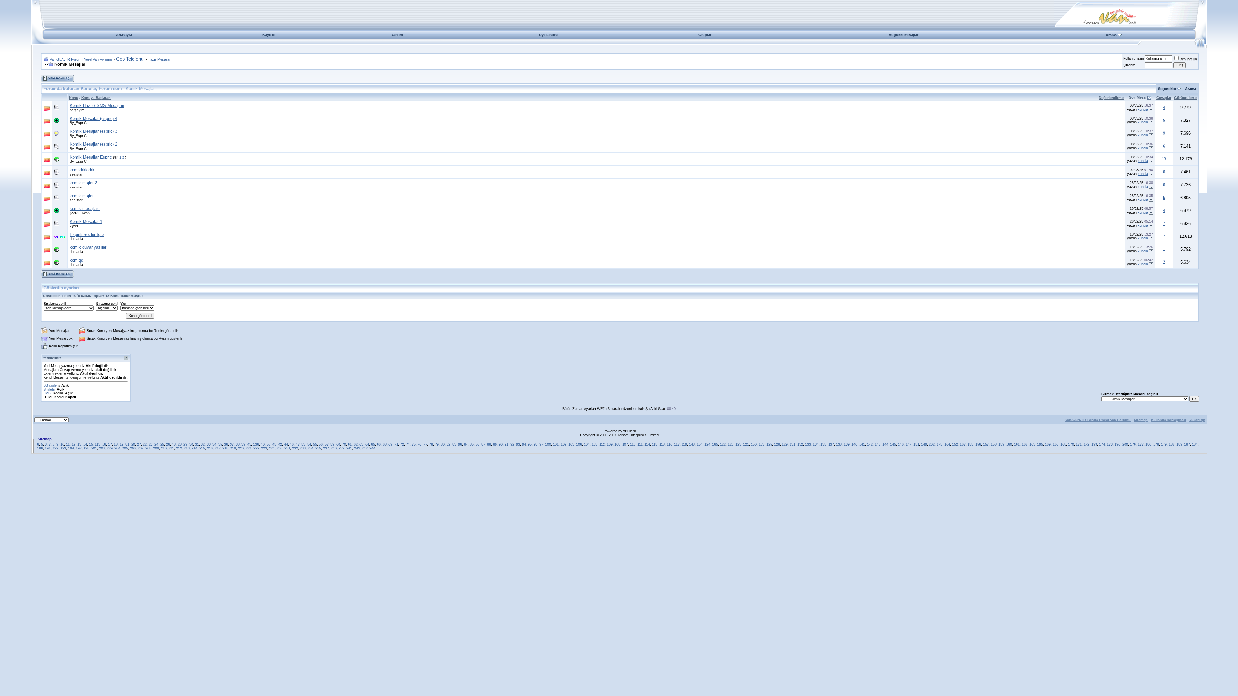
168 (1063, 444)
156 (978, 444)
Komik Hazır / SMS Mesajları (97, 105)
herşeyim (77, 110)
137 (831, 444)
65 (373, 444)
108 (617, 444)
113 (97, 444)
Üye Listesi (548, 35)
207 (140, 448)
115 (654, 444)
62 (356, 444)
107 (625, 444)
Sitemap (1141, 420)
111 (640, 444)
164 (947, 444)
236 (279, 448)
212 (179, 448)
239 (341, 448)
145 (893, 444)
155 (970, 444)
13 (1164, 159)
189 (1179, 444)
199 (1094, 444)
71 (396, 444)
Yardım (397, 35)
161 (1017, 444)
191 (48, 448)
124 (707, 444)
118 (662, 444)
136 (256, 444)
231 (287, 448)
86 (477, 444)
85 (472, 444)
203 (102, 448)
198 (86, 448)
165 (715, 444)
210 (164, 448)
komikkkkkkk (82, 170)
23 (150, 444)
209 (156, 448)
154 (700, 444)
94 (524, 444)
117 (677, 444)
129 (785, 444)
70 (344, 444)
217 (218, 448)
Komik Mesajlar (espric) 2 (93, 144)
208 (148, 448)
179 (1164, 444)
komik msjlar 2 (83, 182)
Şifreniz (1129, 65)
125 (769, 444)
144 (885, 444)
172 (1086, 444)
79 (437, 444)
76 (419, 444)
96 (460, 444)
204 (117, 448)
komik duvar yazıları (89, 247)
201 (94, 448)
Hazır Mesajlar (159, 59)
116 (669, 444)
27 (139, 444)
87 (483, 444)
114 (647, 444)
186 (40, 448)
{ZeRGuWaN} (81, 213)
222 (256, 448)
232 (295, 448)
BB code (50, 385)
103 (571, 444)
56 (321, 444)
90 (501, 444)
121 (746, 444)
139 (847, 444)
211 (171, 448)
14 (85, 444)
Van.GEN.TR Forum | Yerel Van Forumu (81, 59)
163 (1032, 444)
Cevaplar (1163, 98)
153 (761, 444)
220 (241, 448)
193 (63, 448)
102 (563, 444)
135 (823, 444)
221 (248, 448)
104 (587, 444)
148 (692, 444)
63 (361, 444)
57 (327, 444)
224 (272, 448)
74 (408, 444)
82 (448, 444)
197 (79, 448)
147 (908, 444)
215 (202, 448)
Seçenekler (1167, 89)
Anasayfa (124, 35)
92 (512, 444)
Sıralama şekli (55, 303)
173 (1110, 444)
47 (298, 444)
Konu (73, 98)
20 (133, 444)
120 (730, 444)
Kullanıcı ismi (1133, 58)
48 (174, 444)
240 (334, 448)
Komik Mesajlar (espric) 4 (93, 118)
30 (191, 444)
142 (870, 444)
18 (116, 444)
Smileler (50, 389)
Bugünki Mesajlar (903, 35)
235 (318, 448)
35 (220, 444)
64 (367, 444)
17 (110, 444)
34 (214, 444)
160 (1009, 444)
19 (121, 444)
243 (357, 448)
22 (145, 444)
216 (210, 448)
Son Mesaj (1137, 97)
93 (518, 444)
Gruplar (704, 35)
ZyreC (75, 226)
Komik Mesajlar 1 (86, 221)
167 (963, 444)
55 (315, 444)
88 (489, 444)
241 (349, 448)
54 (309, 444)
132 (800, 444)
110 (632, 444)
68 (385, 444)
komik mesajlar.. (85, 208)
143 (877, 444)
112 (602, 444)
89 (495, 444)
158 (994, 444)
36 (226, 444)
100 (548, 444)
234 (310, 448)
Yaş (123, 303)
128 (777, 444)
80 (443, 444)
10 (62, 444)
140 (854, 444)
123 (738, 444)
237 (326, 448)
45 (274, 444)
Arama (1111, 35)
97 (541, 444)
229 (110, 448)
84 (466, 444)
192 (55, 448)
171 (1079, 444)
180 (1148, 444)
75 (414, 444)
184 (1195, 444)
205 (125, 448)
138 (839, 444)
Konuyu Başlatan (96, 98)
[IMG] (48, 393)
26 (168, 444)
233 (303, 448)
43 (249, 444)
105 (594, 444)
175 (939, 444)
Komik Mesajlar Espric (91, 157)
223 (264, 448)
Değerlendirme (1111, 98)
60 (338, 444)
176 (1133, 444)
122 (723, 444)
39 (243, 444)
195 (1040, 444)
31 (197, 444)
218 (225, 448)
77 (425, 444)
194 (71, 448)
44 (286, 444)
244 (372, 448)
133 (808, 444)
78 (431, 444)
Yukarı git (1197, 420)
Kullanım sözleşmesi (1168, 420)
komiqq (76, 260)
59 (332, 444)
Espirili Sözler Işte (87, 234)
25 (162, 444)
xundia (1143, 109)
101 (556, 444)
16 (104, 444)
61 (350, 444)
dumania (76, 239)
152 (955, 444)
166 (1055, 444)
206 (133, 448)
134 (816, 444)
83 (454, 444)
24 (156, 444)
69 (390, 444)
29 (185, 444)
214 (194, 448)
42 (280, 444)
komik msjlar (81, 195)
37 (232, 444)
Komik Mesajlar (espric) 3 (93, 131)
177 (1141, 444)
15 (91, 444)
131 (792, 444)
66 (379, 444)
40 (263, 444)
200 (1125, 444)
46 (292, 444)
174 (1102, 444)
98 (535, 444)
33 (209, 444)
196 (1117, 444)
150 (754, 444)
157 (986, 444)
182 (1171, 444)
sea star (76, 174)
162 (1024, 444)
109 (610, 444)
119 (684, 444)
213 (187, 448)
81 (127, 444)
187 (1187, 444)
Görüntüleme (1185, 98)
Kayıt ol (268, 35)
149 (924, 444)
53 (303, 444)
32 (203, 444)
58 (268, 444)
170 (1071, 444)
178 (1156, 444)
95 (530, 444)
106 (579, 444)
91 (506, 444)
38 (238, 444)
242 (365, 448)
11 (68, 444)
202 (932, 444)
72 (402, 444)
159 (1001, 444)
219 (233, 448)
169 (1048, 444)
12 (73, 444)
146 (901, 444)
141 (862, 444)
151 (916, 444)
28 (180, 444)
